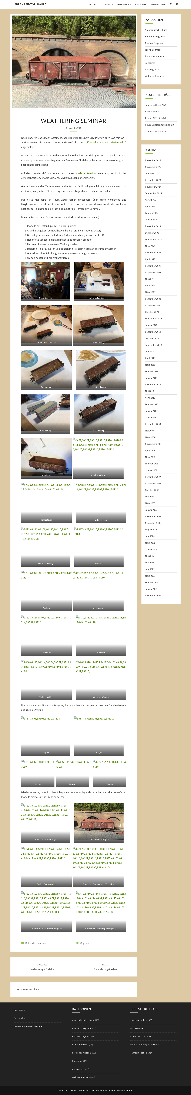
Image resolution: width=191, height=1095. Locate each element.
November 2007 (153, 483)
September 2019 (153, 344)
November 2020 (153, 305)
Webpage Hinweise (154, 75)
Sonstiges (150, 62)
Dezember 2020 (153, 298)
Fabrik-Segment (153, 49)
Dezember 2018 (153, 384)
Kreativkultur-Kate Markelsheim (106, 142)
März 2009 (150, 437)
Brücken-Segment (154, 43)
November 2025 (153, 166)
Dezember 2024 (153, 179)
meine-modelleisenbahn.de (28, 1026)
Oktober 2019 (152, 338)
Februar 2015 (151, 404)
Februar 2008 (151, 463)
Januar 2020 (151, 325)
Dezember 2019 (153, 331)
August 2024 (151, 199)
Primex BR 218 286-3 (155, 118)
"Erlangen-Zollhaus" (29, 4)
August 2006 (151, 529)
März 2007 (150, 503)
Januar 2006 (151, 549)
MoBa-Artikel (158, 4)
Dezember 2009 (153, 424)
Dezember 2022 (153, 252)
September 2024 (153, 193)
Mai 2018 (149, 391)
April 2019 (150, 358)
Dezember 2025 (153, 160)
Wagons (84, 943)
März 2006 (150, 542)
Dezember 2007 (153, 476)
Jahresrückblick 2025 (155, 104)
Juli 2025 (149, 173)
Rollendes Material (36, 943)
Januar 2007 (151, 509)
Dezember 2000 (153, 595)
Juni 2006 (150, 536)
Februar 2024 (151, 212)
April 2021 (150, 285)
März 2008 (150, 456)
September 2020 (153, 318)
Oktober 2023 (152, 232)
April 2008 (150, 450)
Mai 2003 (149, 562)
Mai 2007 (149, 496)
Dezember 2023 (153, 226)
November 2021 (153, 272)
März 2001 (150, 575)
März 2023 (150, 245)
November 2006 (153, 522)
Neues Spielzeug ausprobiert (159, 124)
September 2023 (153, 239)
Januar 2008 (151, 470)
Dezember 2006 (153, 516)
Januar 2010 (151, 417)
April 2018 (150, 397)
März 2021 (150, 292)
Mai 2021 (149, 278)
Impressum (19, 1010)
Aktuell (93, 4)
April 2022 (150, 259)
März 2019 (150, 364)
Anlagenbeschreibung (156, 29)
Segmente (107, 4)
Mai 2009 (149, 430)
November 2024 (153, 186)
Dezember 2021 (153, 265)
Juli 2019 (149, 351)
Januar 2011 (151, 410)
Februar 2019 (151, 371)
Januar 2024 (151, 219)
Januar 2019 (151, 377)
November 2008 (153, 443)
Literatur (140, 4)
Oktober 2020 (152, 311)
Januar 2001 (151, 588)
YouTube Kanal (84, 173)
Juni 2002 (150, 569)
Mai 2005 (149, 555)
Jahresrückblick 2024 (155, 131)
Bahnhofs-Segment (155, 36)
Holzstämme (152, 111)
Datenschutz (20, 1018)
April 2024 (150, 206)
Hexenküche (124, 4)
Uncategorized (152, 69)
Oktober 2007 (152, 489)
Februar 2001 (151, 582)
